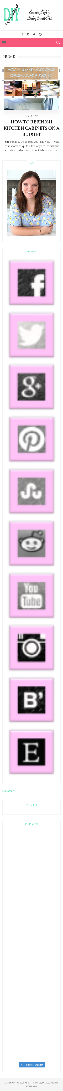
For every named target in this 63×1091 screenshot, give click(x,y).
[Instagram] (40, 34)
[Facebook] (22, 34)
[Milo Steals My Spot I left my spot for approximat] (31, 846)
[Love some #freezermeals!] (31, 931)
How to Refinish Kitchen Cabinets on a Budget (32, 128)
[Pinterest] (28, 34)
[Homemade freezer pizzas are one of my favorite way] (31, 1017)
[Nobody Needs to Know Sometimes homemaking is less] (31, 874)
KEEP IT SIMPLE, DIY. (35, 1082)
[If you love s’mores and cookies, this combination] (31, 903)
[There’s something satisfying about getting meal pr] (31, 988)
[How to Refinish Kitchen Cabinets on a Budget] (31, 88)
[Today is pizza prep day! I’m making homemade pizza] (31, 1045)
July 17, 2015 (31, 116)
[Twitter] (34, 34)
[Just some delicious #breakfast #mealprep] (31, 960)
